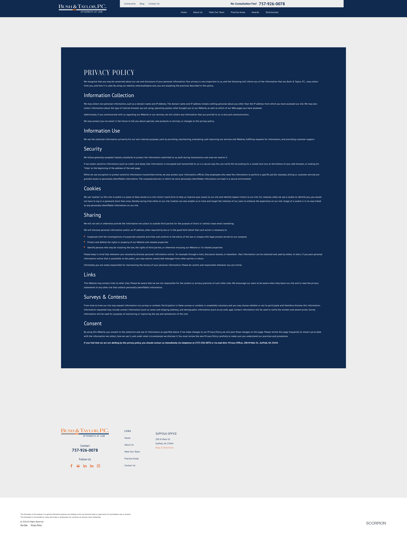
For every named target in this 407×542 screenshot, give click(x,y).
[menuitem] (23, 525)
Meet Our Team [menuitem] (216, 12)
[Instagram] (98, 466)
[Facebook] (71, 466)
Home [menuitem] (184, 12)
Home (127, 437)
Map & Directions (164, 447)
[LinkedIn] (85, 466)
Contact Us (154, 3)
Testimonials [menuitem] (272, 12)
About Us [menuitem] (197, 12)
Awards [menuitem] (255, 12)
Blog (142, 3)
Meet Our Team (132, 451)
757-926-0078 (272, 4)
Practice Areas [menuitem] (238, 12)
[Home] (82, 8)
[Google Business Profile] (78, 466)
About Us (129, 444)
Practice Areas (131, 458)
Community (130, 3)
